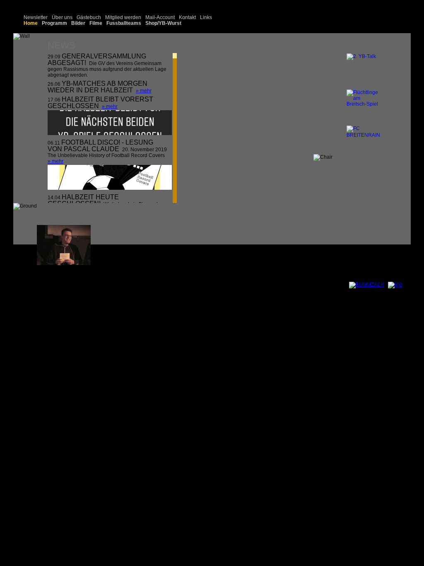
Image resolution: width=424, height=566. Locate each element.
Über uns (62, 17)
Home (31, 23)
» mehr (144, 91)
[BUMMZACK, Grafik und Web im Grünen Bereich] (366, 285)
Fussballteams (123, 23)
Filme (95, 23)
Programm (54, 23)
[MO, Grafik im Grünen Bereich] (395, 285)
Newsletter (36, 17)
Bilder (78, 23)
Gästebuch (89, 17)
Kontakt (187, 17)
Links (206, 17)
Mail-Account (160, 17)
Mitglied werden (123, 17)
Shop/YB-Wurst (163, 23)
